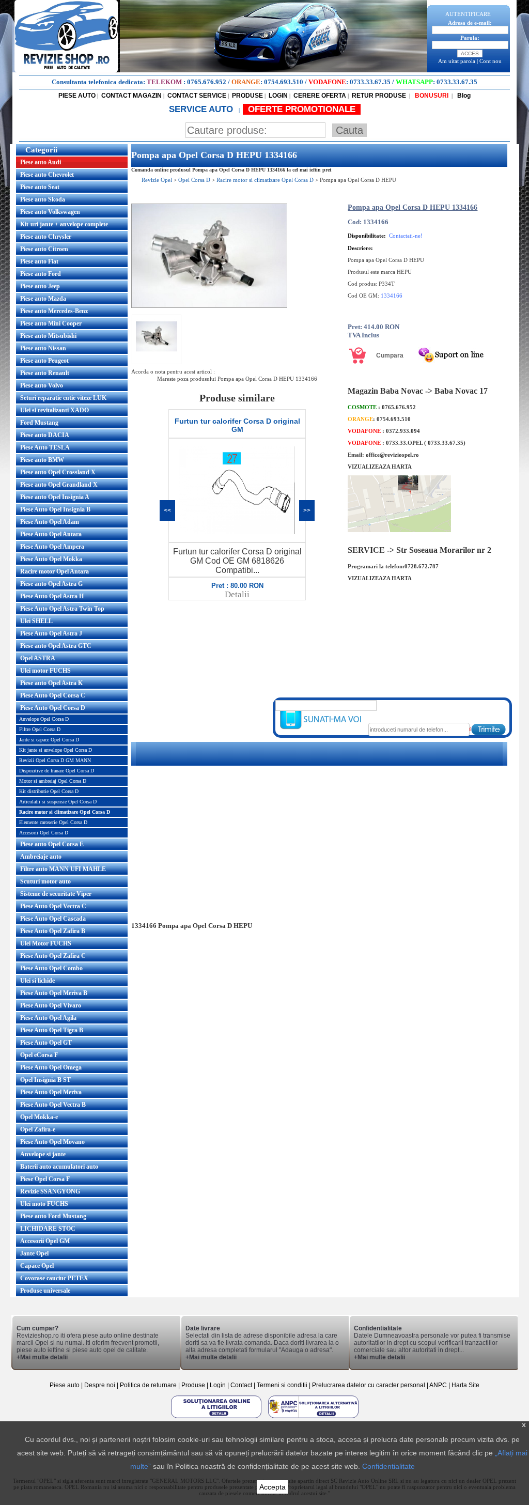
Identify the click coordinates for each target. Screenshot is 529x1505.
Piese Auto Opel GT (46, 1042)
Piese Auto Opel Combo (51, 968)
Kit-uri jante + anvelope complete (64, 224)
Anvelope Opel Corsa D (44, 719)
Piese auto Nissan (43, 348)
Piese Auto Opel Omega (51, 1067)
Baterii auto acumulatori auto (59, 1166)
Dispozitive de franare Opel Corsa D (56, 770)
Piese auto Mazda (43, 298)
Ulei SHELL (36, 621)
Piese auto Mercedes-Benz (54, 311)
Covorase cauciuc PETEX (54, 1278)
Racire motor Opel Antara (54, 571)
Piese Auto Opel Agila (48, 1017)
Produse (193, 1385)
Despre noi (100, 1385)
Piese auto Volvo (41, 385)
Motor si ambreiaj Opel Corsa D (52, 781)
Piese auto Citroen (44, 249)
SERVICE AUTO (202, 109)
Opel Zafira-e (37, 1129)
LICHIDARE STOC (47, 1228)
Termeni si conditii (282, 1385)
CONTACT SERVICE (196, 95)
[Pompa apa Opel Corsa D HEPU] (209, 306)
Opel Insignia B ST (45, 1079)
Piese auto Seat (39, 187)
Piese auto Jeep (40, 286)
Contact (241, 1385)
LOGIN (278, 95)
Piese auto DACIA (44, 435)
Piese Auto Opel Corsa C (52, 695)
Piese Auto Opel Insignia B (55, 509)
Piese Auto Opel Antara (51, 534)
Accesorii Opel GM (45, 1241)
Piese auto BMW (42, 459)
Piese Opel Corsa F (45, 1179)
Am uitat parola (456, 61)
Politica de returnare (149, 1385)
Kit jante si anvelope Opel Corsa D (55, 750)
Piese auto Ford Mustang (53, 1216)
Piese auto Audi (40, 162)
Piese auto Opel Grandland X (59, 484)
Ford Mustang (39, 422)
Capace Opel (37, 1265)
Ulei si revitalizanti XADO (54, 410)
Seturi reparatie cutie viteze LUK (63, 397)
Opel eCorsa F (39, 1055)
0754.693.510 (283, 82)
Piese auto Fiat (39, 261)
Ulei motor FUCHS (45, 670)
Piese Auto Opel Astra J (51, 633)
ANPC (438, 1385)
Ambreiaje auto (40, 856)
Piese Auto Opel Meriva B (53, 993)
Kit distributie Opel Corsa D (49, 791)
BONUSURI (430, 95)
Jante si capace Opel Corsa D (49, 739)
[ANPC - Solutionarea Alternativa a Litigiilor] (313, 1417)
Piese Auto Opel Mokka (51, 559)
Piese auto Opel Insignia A (54, 497)
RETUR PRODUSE (379, 95)
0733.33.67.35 (370, 82)
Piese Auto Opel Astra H (52, 596)
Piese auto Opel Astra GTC (55, 645)
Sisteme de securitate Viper (55, 893)
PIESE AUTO (77, 95)
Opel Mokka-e (39, 1117)
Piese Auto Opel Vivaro (50, 1005)
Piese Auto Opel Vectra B (53, 1104)
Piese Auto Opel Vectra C (53, 906)
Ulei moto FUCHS (44, 1203)
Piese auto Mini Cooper (51, 323)
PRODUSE (247, 95)
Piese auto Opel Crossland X (58, 472)
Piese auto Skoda (42, 199)
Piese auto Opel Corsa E (52, 844)
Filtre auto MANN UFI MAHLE (63, 869)
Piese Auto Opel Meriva (51, 1092)
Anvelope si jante (43, 1154)
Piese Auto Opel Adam (49, 521)
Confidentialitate (388, 1466)
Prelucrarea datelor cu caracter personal (368, 1385)
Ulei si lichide (37, 980)
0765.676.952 (206, 82)
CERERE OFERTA (319, 95)
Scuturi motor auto (45, 881)
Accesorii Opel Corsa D (43, 832)
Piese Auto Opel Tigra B (51, 1030)
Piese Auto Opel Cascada (53, 918)
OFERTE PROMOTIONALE (301, 109)
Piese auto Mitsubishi (48, 335)
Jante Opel (34, 1253)
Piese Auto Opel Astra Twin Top (62, 608)
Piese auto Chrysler (45, 236)
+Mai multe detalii (42, 1357)
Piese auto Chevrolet (47, 174)
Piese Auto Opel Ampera (52, 546)
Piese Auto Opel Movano (52, 1141)
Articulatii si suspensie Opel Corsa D (58, 801)
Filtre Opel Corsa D (39, 729)
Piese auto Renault (44, 373)
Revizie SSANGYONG (50, 1191)
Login (218, 1385)
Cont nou (490, 61)
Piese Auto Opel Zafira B (52, 931)
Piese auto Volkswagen (50, 211)
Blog (463, 95)
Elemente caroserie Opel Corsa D (53, 822)
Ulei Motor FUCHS (45, 943)
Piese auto (65, 1385)
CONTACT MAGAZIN (131, 95)
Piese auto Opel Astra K (51, 683)
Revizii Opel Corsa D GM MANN (55, 760)
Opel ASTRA (37, 658)
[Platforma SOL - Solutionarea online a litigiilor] (217, 1417)
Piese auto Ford (40, 273)
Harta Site (465, 1385)
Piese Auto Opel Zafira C (53, 955)
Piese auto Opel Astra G (51, 583)
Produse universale (45, 1290)
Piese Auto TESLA (45, 447)
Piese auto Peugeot (44, 360)
